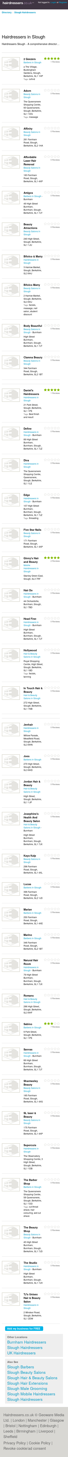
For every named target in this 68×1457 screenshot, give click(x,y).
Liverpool (46, 1431)
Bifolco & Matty (33, 256)
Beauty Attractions (30, 226)
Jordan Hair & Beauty (32, 783)
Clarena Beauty (33, 357)
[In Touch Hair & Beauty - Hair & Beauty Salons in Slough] (11, 698)
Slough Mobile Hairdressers (31, 1393)
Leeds (8, 1431)
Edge (27, 495)
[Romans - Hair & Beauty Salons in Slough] (11, 1006)
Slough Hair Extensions (27, 1383)
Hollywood (30, 650)
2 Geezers (30, 59)
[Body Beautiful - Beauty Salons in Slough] (11, 336)
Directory (7, 12)
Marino (28, 935)
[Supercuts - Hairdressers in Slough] (11, 1155)
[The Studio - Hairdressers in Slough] (11, 1273)
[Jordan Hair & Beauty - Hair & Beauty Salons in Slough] (11, 792)
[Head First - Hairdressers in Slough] (11, 629)
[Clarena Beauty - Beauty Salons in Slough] (11, 368)
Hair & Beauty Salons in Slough (32, 655)
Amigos (28, 192)
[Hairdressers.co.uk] (18, 4)
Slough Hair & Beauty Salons (32, 1377)
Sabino (28, 1024)
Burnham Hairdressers (26, 1342)
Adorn (27, 90)
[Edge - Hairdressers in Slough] (11, 505)
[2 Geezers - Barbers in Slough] (11, 69)
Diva (26, 460)
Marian (28, 909)
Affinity (28, 128)
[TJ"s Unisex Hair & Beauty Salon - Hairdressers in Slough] (11, 1304)
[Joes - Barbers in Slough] (11, 766)
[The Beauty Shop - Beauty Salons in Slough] (11, 1238)
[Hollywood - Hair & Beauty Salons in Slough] (11, 661)
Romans (29, 995)
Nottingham (27, 1425)
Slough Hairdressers (25, 12)
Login (53, 2)
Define (28, 428)
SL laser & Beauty (30, 1114)
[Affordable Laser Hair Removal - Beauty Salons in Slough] (11, 167)
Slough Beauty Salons (26, 1372)
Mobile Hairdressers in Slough (31, 568)
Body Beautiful (33, 326)
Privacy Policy (14, 1442)
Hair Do (28, 590)
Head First (30, 618)
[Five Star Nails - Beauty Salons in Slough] (11, 540)
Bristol (10, 1425)
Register (63, 2)
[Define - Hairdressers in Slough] (11, 439)
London (19, 1420)
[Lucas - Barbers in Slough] (11, 894)
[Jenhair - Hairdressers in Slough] (11, 735)
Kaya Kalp (30, 855)
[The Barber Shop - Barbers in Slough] (11, 1190)
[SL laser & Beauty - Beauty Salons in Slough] (11, 1123)
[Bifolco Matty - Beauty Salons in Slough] (11, 295)
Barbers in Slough (32, 62)
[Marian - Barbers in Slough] (11, 920)
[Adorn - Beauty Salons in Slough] (11, 101)
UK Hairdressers (21, 1352)
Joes (27, 756)
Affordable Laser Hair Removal (30, 160)
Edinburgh (48, 1425)
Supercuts (30, 1145)
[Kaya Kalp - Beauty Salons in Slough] (11, 866)
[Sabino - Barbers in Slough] (11, 1034)
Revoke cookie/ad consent (24, 1448)
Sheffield (10, 1436)
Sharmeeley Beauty (31, 1082)
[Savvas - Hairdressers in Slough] (11, 1059)
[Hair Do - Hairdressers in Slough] (11, 600)
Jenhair (28, 724)
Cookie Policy (39, 1442)
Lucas (27, 884)
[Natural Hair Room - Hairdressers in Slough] (11, 970)
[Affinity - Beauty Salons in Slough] (11, 139)
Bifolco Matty (32, 285)
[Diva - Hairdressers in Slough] (11, 470)
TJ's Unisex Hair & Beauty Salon (32, 1297)
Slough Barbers (20, 1366)
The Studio (30, 1262)
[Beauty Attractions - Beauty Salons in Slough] (11, 235)
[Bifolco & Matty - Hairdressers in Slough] (11, 267)
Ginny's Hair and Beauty (31, 560)
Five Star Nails (32, 529)
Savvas (28, 1049)
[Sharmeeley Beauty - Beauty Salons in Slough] (11, 1091)
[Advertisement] (29, 22)
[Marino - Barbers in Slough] (11, 945)
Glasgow (57, 1420)
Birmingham (26, 1431)
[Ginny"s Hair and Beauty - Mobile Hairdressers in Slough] (11, 568)
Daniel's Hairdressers (31, 392)
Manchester (37, 1420)
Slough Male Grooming (27, 1388)
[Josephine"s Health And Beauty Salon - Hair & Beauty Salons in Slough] (11, 824)
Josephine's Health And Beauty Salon (32, 817)
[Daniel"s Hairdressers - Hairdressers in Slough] (11, 400)
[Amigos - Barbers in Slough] (11, 203)
